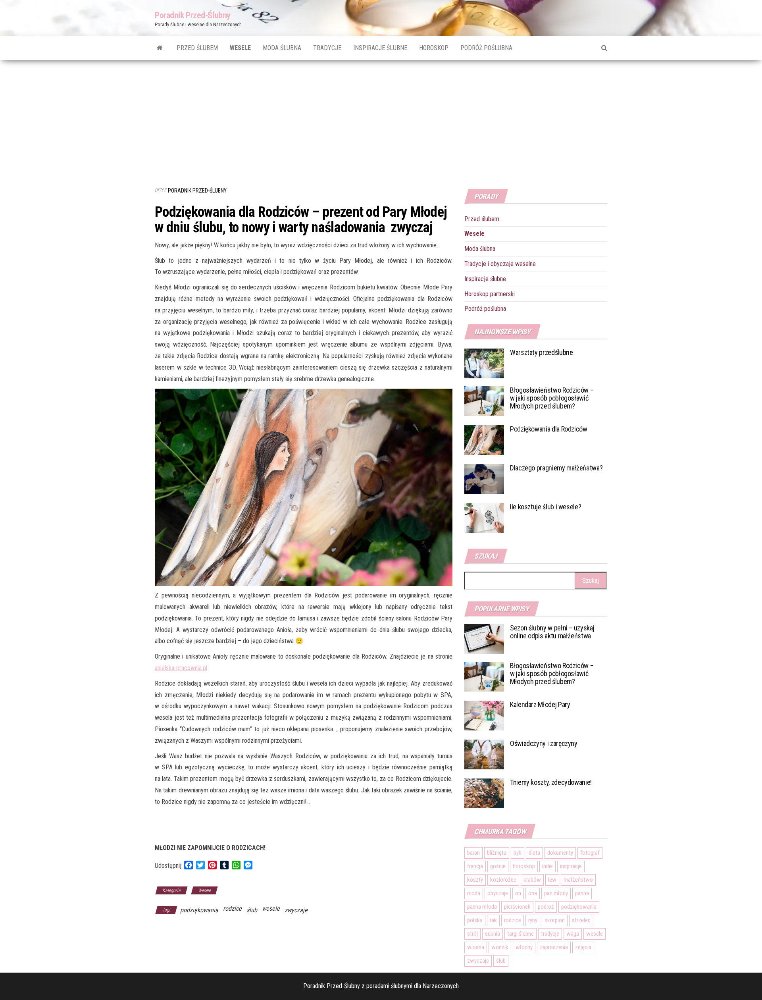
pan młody (556, 893)
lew (552, 879)
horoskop (524, 866)
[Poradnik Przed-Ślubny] (160, 48)
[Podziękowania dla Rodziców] (484, 439)
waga (572, 933)
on (518, 893)
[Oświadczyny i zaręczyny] (484, 754)
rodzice (232, 908)
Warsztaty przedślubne (541, 352)
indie (547, 866)
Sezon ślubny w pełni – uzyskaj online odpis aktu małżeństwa (552, 632)
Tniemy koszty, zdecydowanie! (551, 782)
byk (517, 852)
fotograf (590, 852)
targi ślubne (520, 933)
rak (493, 920)
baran (473, 852)
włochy (524, 947)
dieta (534, 852)
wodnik (499, 947)
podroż (546, 906)
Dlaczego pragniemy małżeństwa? (556, 468)
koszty (475, 879)
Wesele (240, 48)
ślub (251, 910)
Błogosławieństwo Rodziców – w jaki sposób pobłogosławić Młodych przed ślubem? (551, 398)
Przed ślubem (197, 48)
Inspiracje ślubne (380, 48)
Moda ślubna (282, 48)
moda (473, 893)
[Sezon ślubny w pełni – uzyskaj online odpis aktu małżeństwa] (484, 638)
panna (582, 893)
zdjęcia (583, 947)
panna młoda (482, 906)
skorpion (555, 920)
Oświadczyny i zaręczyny (543, 743)
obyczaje (497, 893)
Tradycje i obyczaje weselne (500, 264)
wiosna (475, 947)
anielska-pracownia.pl (181, 668)
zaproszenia (554, 947)
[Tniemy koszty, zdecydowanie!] (484, 793)
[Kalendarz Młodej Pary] (484, 715)
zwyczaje (296, 910)
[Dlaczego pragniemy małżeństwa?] (484, 478)
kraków (532, 879)
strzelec (581, 920)
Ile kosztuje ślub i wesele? (545, 507)
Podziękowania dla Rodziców (548, 429)
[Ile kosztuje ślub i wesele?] (484, 517)
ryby (532, 920)
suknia (492, 933)
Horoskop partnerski (489, 294)
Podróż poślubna (486, 48)
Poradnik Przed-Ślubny (193, 15)
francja (475, 866)
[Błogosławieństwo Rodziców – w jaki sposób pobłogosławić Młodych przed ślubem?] (484, 401)
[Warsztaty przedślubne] (484, 363)
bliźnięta (496, 852)
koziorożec (503, 879)
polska (475, 920)
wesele (271, 908)
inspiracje (571, 866)
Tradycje (327, 48)
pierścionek (517, 906)
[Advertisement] (381, 119)
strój (472, 933)
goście (498, 866)
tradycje (550, 933)
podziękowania (199, 910)
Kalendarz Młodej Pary (540, 704)
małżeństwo (578, 879)
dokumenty (560, 852)
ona (532, 893)
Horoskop (433, 48)
